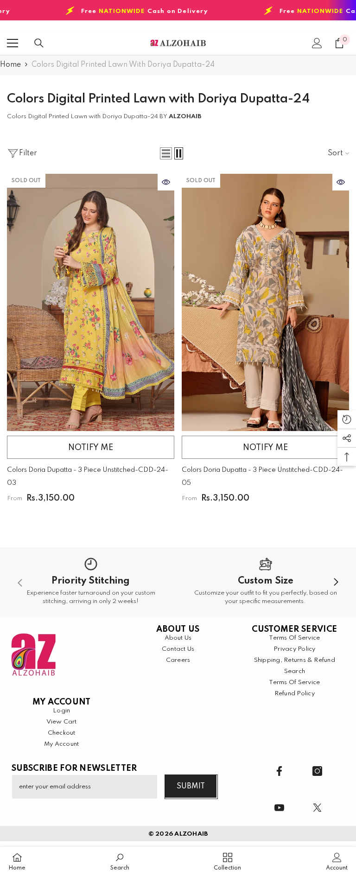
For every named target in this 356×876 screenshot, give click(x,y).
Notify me (90, 448)
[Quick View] (166, 182)
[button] (166, 153)
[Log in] (317, 43)
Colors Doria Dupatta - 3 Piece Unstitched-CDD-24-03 (87, 476)
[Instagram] (317, 771)
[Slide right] (335, 582)
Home (10, 65)
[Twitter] (317, 808)
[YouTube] (279, 808)
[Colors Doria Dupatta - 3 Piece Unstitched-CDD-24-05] (265, 302)
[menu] (12, 43)
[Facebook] (279, 771)
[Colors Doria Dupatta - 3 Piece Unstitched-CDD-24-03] (90, 302)
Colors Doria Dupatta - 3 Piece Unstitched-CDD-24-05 (262, 476)
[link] (90, 583)
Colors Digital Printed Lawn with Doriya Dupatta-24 (123, 65)
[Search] (38, 43)
